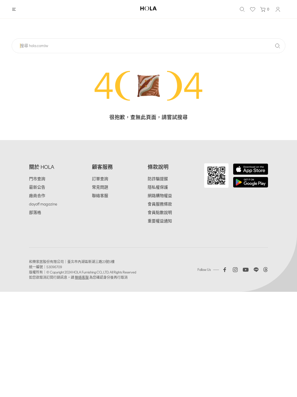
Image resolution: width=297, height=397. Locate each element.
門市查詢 (37, 178)
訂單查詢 (100, 178)
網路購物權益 (160, 195)
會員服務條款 (160, 204)
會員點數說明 (160, 212)
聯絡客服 (100, 195)
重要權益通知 (160, 221)
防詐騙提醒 (158, 178)
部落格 (35, 212)
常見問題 (100, 187)
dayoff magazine (43, 204)
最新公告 (37, 187)
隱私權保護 (158, 187)
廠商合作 (37, 195)
